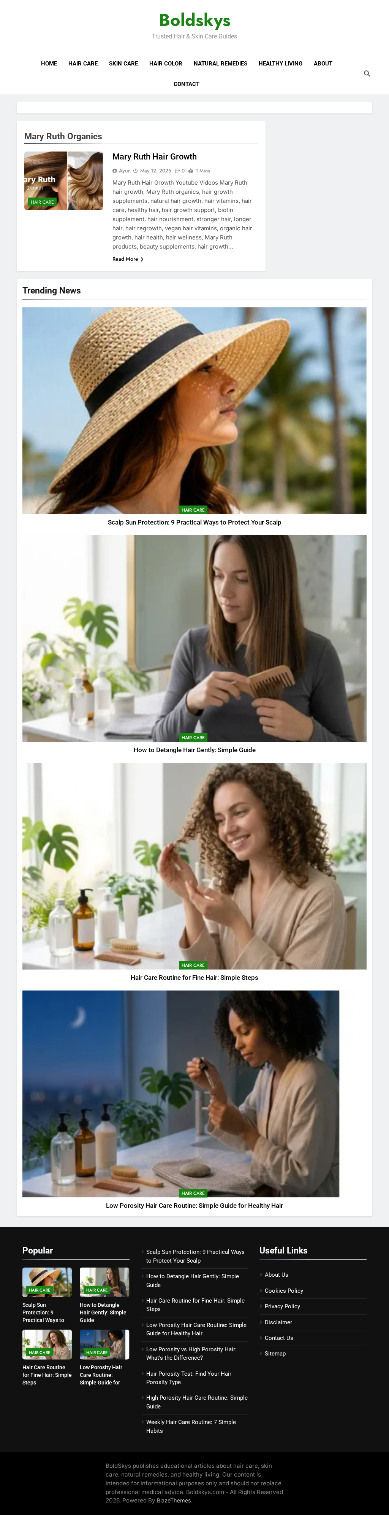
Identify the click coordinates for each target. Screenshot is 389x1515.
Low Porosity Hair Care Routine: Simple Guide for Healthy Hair (194, 1205)
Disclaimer (278, 1322)
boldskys (195, 20)
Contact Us (279, 1338)
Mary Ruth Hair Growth (154, 156)
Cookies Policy (284, 1290)
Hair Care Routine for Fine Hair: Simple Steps (194, 977)
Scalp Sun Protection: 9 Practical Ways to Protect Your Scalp (194, 522)
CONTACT (186, 84)
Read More (125, 259)
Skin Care (123, 63)
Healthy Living (280, 63)
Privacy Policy (282, 1306)
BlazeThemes (174, 1500)
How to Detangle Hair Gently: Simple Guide (195, 750)
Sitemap (275, 1353)
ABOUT (323, 63)
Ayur (124, 170)
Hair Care (83, 63)
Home (49, 63)
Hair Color (165, 63)
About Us (276, 1274)
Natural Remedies (220, 63)
